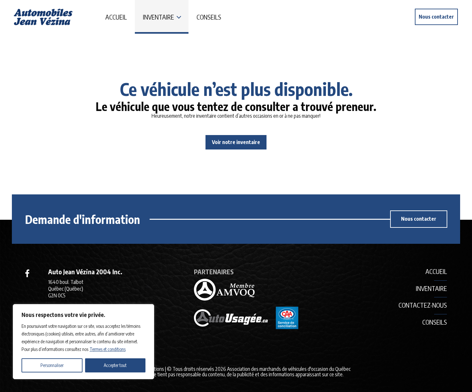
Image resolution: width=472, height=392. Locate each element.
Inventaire (158, 17)
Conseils (209, 17)
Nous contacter (436, 16)
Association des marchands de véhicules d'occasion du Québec (289, 369)
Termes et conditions (108, 349)
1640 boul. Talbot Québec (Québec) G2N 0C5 (65, 289)
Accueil (116, 17)
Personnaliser (52, 365)
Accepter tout (115, 365)
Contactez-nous (422, 305)
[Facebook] (27, 273)
